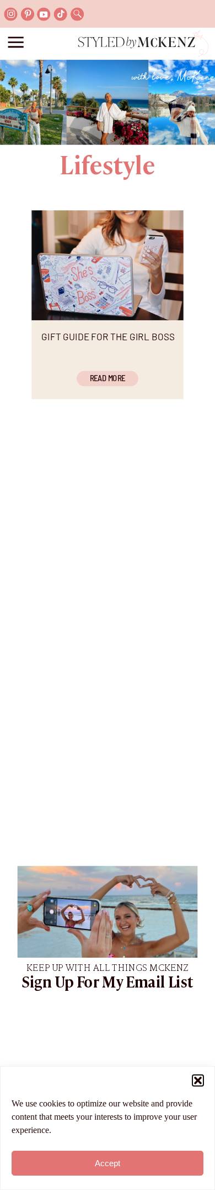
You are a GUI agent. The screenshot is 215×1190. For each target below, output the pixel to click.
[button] (197, 1080)
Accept (107, 1163)
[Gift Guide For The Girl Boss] (107, 265)
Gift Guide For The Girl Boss (107, 336)
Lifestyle (107, 167)
